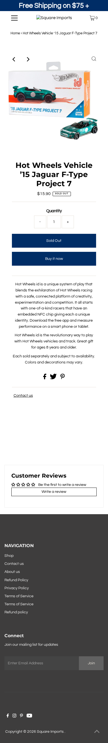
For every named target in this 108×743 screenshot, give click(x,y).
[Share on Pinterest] (62, 378)
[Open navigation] (14, 18)
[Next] (28, 59)
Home (15, 33)
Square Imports (51, 732)
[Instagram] (14, 716)
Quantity (54, 211)
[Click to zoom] (94, 59)
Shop (9, 556)
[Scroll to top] (96, 731)
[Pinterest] (21, 716)
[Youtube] (29, 716)
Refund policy (16, 612)
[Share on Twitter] (54, 378)
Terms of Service (19, 596)
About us (12, 572)
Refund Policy (16, 580)
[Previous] (14, 59)
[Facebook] (7, 716)
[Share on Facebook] (45, 378)
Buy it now (54, 259)
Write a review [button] (54, 492)
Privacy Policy (16, 588)
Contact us (23, 396)
